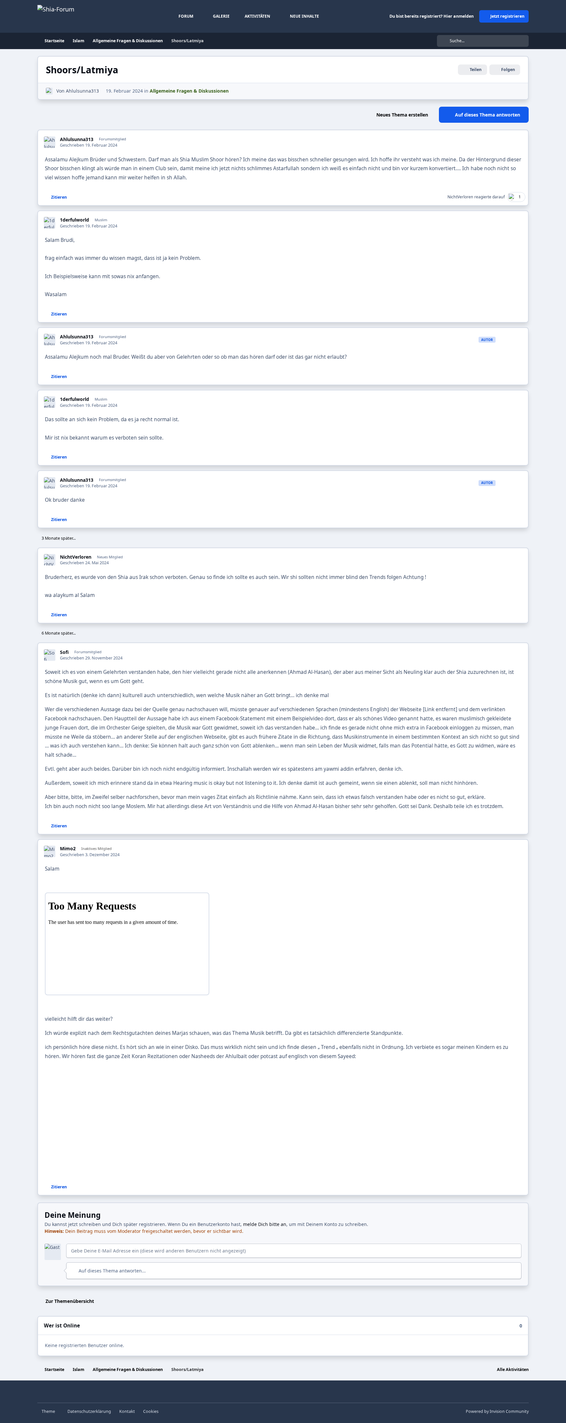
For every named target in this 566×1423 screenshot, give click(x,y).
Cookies (151, 1411)
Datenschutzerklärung (89, 1411)
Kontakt (127, 1411)
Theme (49, 1411)
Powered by (497, 1411)
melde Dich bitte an (264, 1224)
